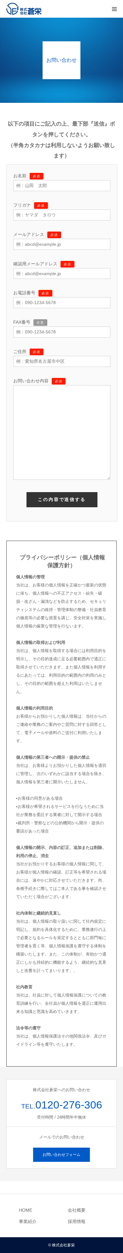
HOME (25, 1210)
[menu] (114, 9)
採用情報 (76, 1221)
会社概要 (76, 1210)
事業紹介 (28, 1221)
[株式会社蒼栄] (24, 9)
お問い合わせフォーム (61, 1154)
